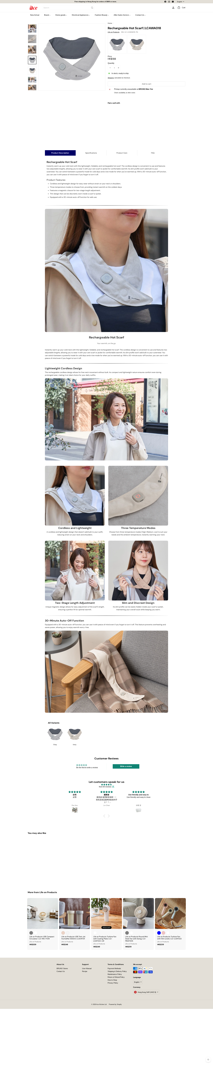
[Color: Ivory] (144, 111)
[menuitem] (35, 15)
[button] (104, 816)
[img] (106, 785)
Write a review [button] (126, 766)
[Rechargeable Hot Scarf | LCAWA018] (146, 115)
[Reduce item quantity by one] (110, 67)
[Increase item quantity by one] (118, 67)
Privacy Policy (113, 983)
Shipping (111, 78)
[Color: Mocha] (63, 933)
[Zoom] (71, 57)
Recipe (84, 971)
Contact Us (61, 971)
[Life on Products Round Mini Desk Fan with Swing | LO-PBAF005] (138, 924)
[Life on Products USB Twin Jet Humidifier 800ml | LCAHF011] (74, 923)
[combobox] (68, 7)
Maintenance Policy (115, 974)
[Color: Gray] (140, 111)
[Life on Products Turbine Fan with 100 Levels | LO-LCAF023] (170, 923)
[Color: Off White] (67, 933)
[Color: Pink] (163, 933)
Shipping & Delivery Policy (117, 971)
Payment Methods (114, 968)
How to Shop (112, 980)
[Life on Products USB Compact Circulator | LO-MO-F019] (42, 923)
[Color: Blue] (159, 933)
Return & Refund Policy (116, 977)
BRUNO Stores (62, 968)
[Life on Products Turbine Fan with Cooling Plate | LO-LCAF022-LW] (106, 924)
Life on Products (48, 892)
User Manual (86, 968)
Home (110, 23)
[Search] (92, 7)
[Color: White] (35, 933)
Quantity (111, 63)
